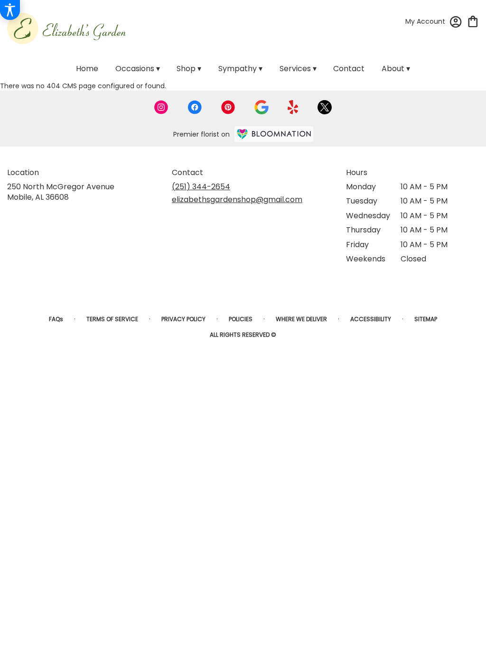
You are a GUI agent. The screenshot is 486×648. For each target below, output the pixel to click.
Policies (240, 319)
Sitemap (425, 319)
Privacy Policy (183, 319)
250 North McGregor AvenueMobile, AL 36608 (60, 192)
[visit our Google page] (261, 107)
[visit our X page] (324, 107)
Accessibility (370, 319)
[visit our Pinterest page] (228, 107)
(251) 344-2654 (201, 186)
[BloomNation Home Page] (273, 134)
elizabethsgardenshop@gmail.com (237, 199)
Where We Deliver (301, 319)
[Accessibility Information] (10, 10)
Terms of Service (112, 319)
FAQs (56, 319)
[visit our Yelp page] (293, 107)
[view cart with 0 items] (473, 21)
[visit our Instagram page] (161, 107)
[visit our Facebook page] (194, 107)
